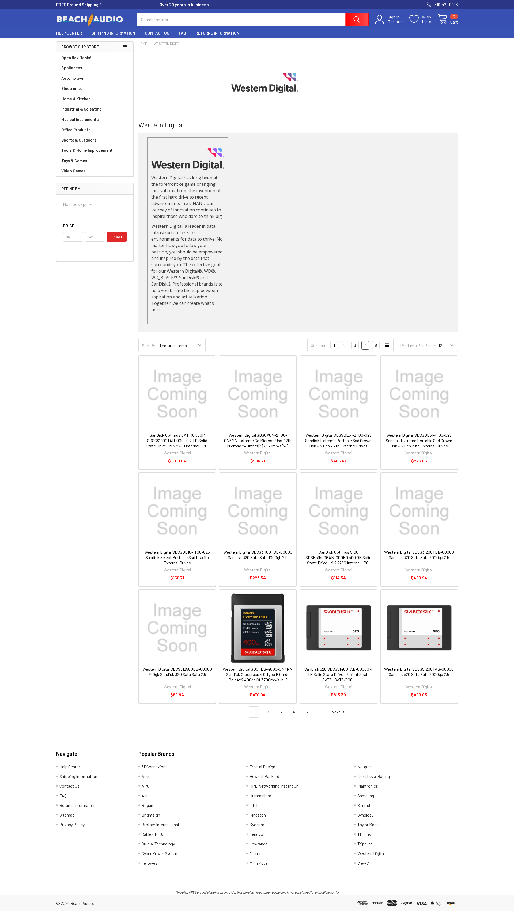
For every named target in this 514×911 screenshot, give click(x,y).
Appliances (71, 67)
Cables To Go (153, 834)
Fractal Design (262, 766)
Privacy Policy (72, 824)
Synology (365, 814)
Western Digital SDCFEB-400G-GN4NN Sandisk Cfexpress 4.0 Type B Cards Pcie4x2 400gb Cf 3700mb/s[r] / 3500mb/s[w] (258, 677)
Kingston (258, 814)
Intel (253, 805)
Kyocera (257, 824)
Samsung (365, 795)
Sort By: (149, 345)
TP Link (364, 834)
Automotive (72, 78)
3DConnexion (153, 766)
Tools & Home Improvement (87, 150)
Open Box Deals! (76, 57)
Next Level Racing (373, 776)
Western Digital (371, 853)
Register (395, 21)
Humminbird (260, 795)
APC (145, 785)
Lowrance (258, 843)
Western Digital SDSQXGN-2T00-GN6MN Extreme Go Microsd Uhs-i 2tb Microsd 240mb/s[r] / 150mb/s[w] (258, 440)
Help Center (69, 33)
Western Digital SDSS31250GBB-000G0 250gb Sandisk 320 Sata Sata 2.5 (177, 671)
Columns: (319, 345)
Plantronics (367, 785)
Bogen (147, 805)
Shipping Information (113, 33)
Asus (146, 795)
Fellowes (149, 863)
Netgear (364, 766)
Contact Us (157, 33)
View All (364, 863)
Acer (146, 776)
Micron (256, 853)
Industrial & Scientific (81, 109)
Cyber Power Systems (161, 853)
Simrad (363, 805)
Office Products (75, 129)
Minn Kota (258, 863)
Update (116, 237)
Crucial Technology (158, 843)
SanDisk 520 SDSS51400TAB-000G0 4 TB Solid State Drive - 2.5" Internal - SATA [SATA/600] (338, 674)
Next (336, 711)
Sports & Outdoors (78, 140)
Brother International (160, 824)
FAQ (182, 33)
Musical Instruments (80, 119)
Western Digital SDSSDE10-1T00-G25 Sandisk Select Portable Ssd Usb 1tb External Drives (177, 557)
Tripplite (364, 843)
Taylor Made (368, 824)
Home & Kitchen (76, 98)
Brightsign (151, 814)
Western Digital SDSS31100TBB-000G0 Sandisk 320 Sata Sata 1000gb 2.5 (257, 554)
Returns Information (217, 33)
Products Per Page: (417, 345)
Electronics (72, 88)
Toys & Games (74, 160)
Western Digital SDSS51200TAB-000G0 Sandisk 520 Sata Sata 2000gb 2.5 (419, 671)
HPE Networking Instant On (274, 785)
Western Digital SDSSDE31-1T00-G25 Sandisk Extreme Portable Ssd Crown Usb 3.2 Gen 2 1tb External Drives (419, 440)
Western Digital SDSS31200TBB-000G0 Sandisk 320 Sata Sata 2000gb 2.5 (419, 554)
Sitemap (67, 814)
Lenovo (256, 834)
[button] (95, 225)
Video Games (73, 170)
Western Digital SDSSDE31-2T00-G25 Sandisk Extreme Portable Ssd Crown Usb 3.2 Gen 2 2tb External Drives (338, 440)
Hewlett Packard (264, 776)
